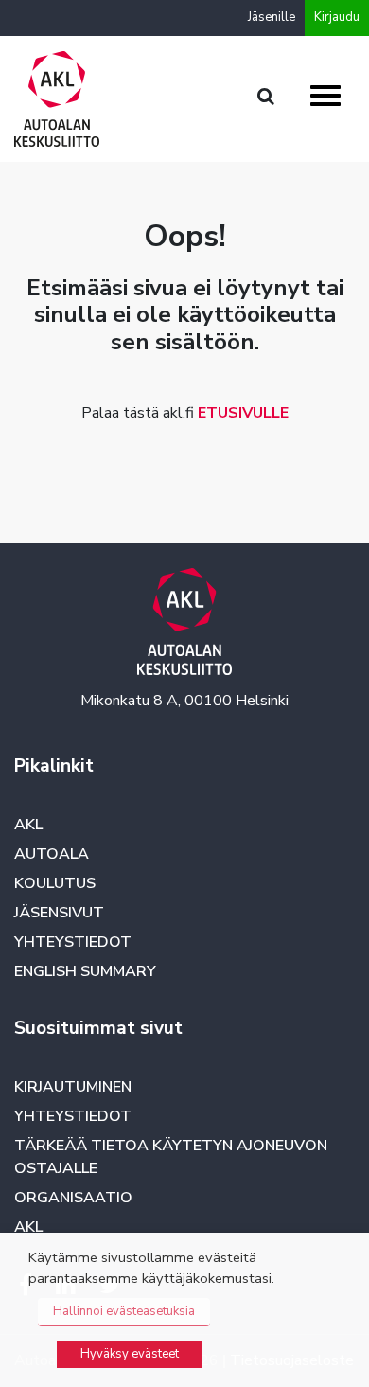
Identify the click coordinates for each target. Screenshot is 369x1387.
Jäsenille (271, 17)
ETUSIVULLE (243, 412)
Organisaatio (73, 1197)
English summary (85, 971)
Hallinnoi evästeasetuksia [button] (124, 1311)
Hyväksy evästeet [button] (129, 1353)
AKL (28, 824)
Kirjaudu (337, 17)
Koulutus (55, 883)
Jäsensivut (59, 912)
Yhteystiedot (73, 942)
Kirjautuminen (73, 1086)
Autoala (51, 854)
